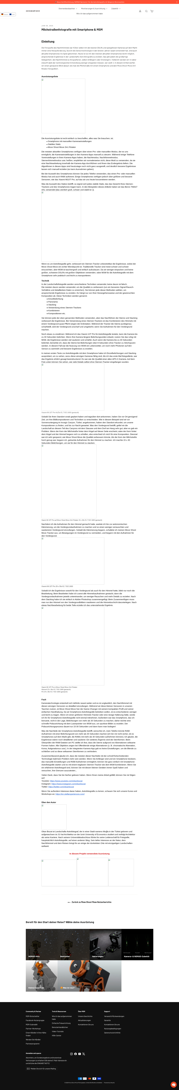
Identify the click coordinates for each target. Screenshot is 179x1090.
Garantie (107, 1020)
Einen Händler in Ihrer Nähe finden (36, 1034)
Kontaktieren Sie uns (86, 1024)
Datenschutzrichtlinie (112, 1033)
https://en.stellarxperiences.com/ (70, 794)
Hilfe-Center (56, 1035)
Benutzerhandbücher (60, 1027)
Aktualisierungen (84, 1020)
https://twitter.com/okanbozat (61, 787)
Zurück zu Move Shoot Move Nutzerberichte (91, 902)
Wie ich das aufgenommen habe (89, 13)
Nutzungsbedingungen (112, 1028)
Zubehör (115, 8)
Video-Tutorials (58, 1031)
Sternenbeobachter (67, 8)
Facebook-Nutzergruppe (35, 1020)
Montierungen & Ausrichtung (93, 8)
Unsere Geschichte (85, 1016)
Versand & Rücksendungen (114, 1016)
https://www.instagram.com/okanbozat (69, 784)
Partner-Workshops (33, 1028)
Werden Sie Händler (33, 1039)
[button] (8, 14)
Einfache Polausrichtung (61, 1023)
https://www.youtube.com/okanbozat (66, 781)
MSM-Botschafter (32, 1016)
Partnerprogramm (32, 1044)
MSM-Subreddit (32, 1024)
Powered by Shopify (109, 1082)
